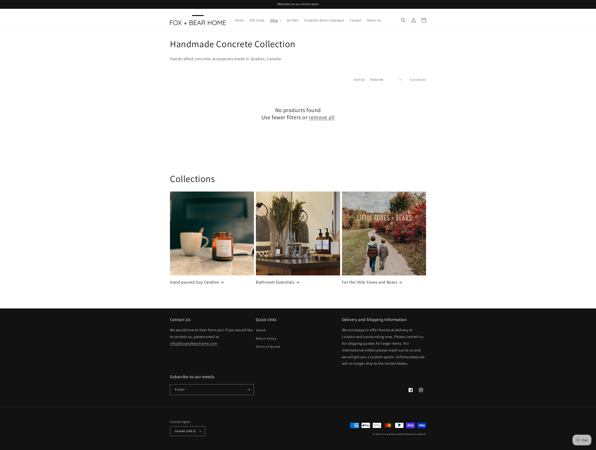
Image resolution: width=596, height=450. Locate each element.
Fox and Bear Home (392, 434)
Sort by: (359, 79)
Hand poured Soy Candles (194, 282)
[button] (275, 20)
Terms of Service (268, 346)
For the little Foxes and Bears (369, 282)
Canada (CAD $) (185, 431)
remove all (322, 117)
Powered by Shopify (415, 434)
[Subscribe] (248, 389)
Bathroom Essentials (275, 282)
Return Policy (266, 338)
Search (261, 330)
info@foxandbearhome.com (193, 343)
